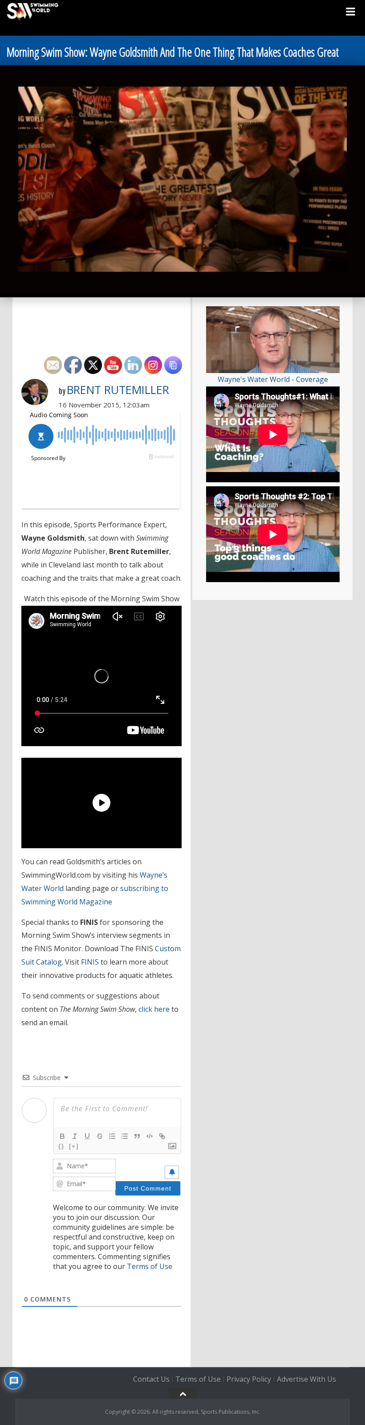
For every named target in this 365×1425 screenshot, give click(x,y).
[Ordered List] (112, 1136)
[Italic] (75, 1136)
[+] (74, 1146)
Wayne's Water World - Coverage (273, 379)
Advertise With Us (306, 1379)
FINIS (90, 962)
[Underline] (87, 1136)
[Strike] (99, 1136)
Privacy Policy (249, 1379)
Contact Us (151, 1379)
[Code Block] (149, 1136)
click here (154, 1009)
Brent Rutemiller (118, 389)
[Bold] (62, 1136)
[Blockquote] (137, 1136)
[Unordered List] (124, 1136)
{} (61, 1146)
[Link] (162, 1136)
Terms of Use (149, 1266)
